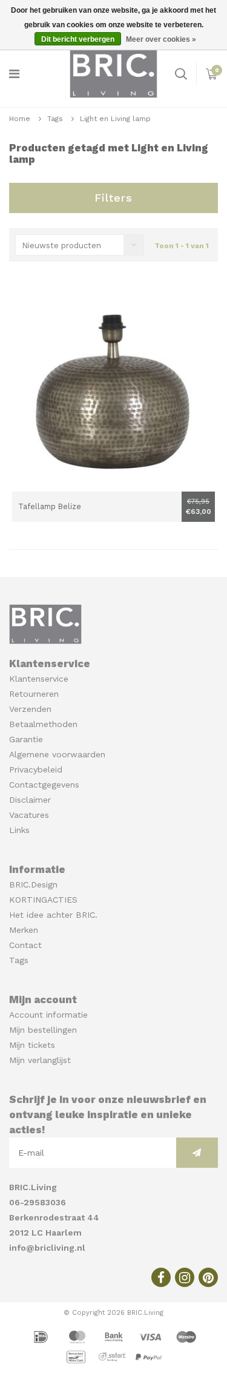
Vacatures (29, 815)
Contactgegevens (44, 784)
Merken (23, 930)
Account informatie (48, 1014)
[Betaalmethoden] (42, 1336)
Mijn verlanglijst (40, 1060)
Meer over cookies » (161, 39)
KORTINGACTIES (43, 899)
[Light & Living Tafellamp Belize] (113, 390)
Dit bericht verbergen (77, 39)
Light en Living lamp (115, 118)
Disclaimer (30, 800)
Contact (25, 945)
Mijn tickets (32, 1045)
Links (19, 830)
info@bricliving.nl (47, 1248)
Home (19, 118)
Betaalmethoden (43, 724)
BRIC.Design (33, 884)
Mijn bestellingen (43, 1030)
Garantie (26, 739)
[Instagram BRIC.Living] (184, 1277)
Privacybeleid (35, 769)
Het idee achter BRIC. (53, 915)
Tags (55, 118)
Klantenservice (38, 678)
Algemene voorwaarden (57, 754)
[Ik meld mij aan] (197, 1153)
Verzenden (30, 709)
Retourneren (34, 694)
